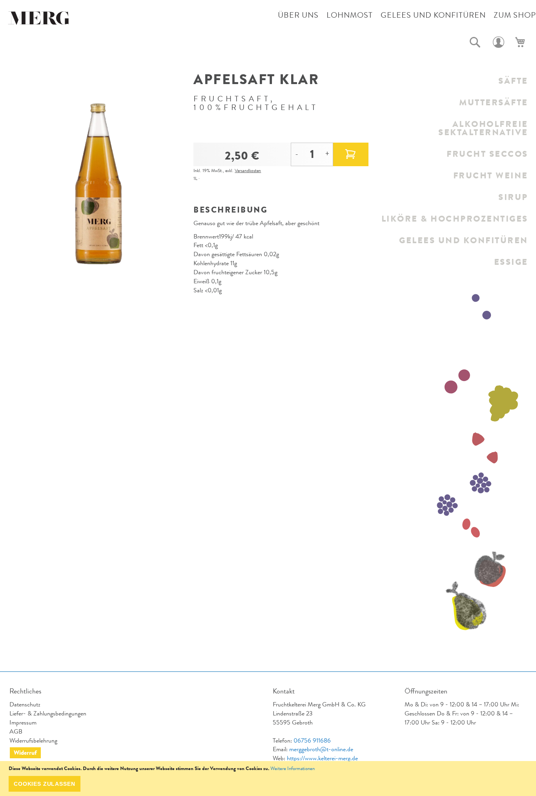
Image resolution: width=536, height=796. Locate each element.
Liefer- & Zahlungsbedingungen (47, 713)
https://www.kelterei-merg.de (322, 758)
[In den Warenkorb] (350, 154)
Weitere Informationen (292, 768)
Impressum (22, 722)
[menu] (454, 171)
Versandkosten (248, 170)
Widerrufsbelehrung (33, 740)
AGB (15, 731)
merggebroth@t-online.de (321, 749)
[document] (268, 778)
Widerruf (25, 752)
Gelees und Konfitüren (433, 15)
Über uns (298, 15)
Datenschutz (24, 704)
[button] (475, 42)
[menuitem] (454, 81)
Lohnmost (349, 15)
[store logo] (39, 20)
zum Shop (515, 15)
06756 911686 (312, 740)
